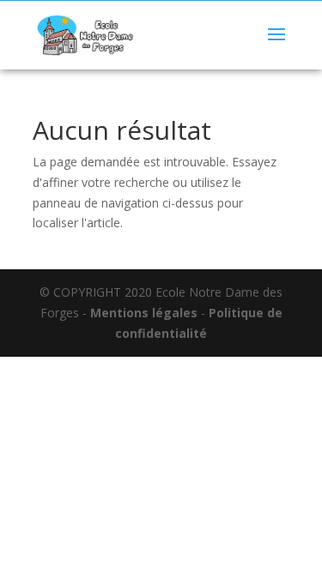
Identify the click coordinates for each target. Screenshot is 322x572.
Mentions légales (143, 312)
